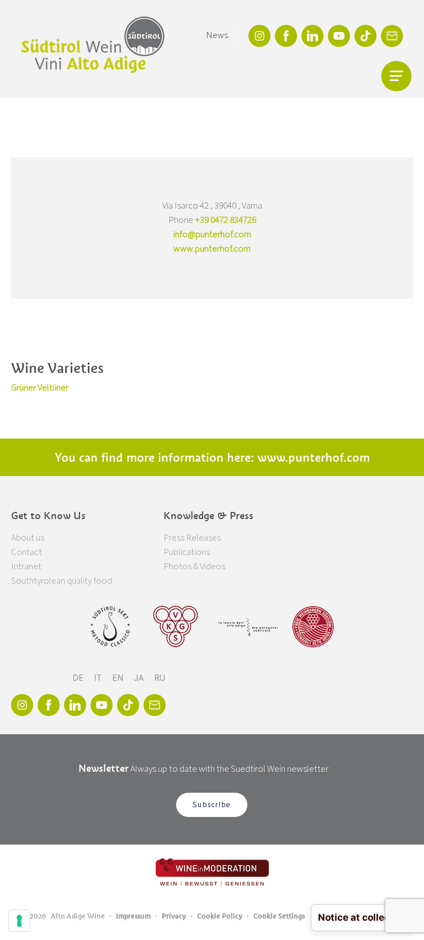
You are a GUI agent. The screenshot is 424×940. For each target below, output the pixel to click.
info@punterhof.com (212, 234)
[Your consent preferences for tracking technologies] (19, 920)
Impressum (133, 916)
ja (139, 678)
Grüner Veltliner (39, 387)
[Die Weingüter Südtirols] (248, 627)
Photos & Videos (194, 566)
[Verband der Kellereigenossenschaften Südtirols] (175, 627)
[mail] (392, 36)
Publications (186, 552)
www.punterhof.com (212, 248)
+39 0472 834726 (225, 220)
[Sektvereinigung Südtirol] (111, 627)
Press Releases (192, 537)
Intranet (26, 566)
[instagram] (259, 36)
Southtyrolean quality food (61, 581)
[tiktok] (365, 36)
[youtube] (339, 36)
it (98, 678)
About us (27, 537)
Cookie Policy (219, 916)
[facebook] (286, 36)
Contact (26, 552)
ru (160, 678)
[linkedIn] (312, 36)
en (118, 678)
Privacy (174, 916)
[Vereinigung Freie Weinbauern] (313, 627)
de (78, 678)
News (217, 35)
